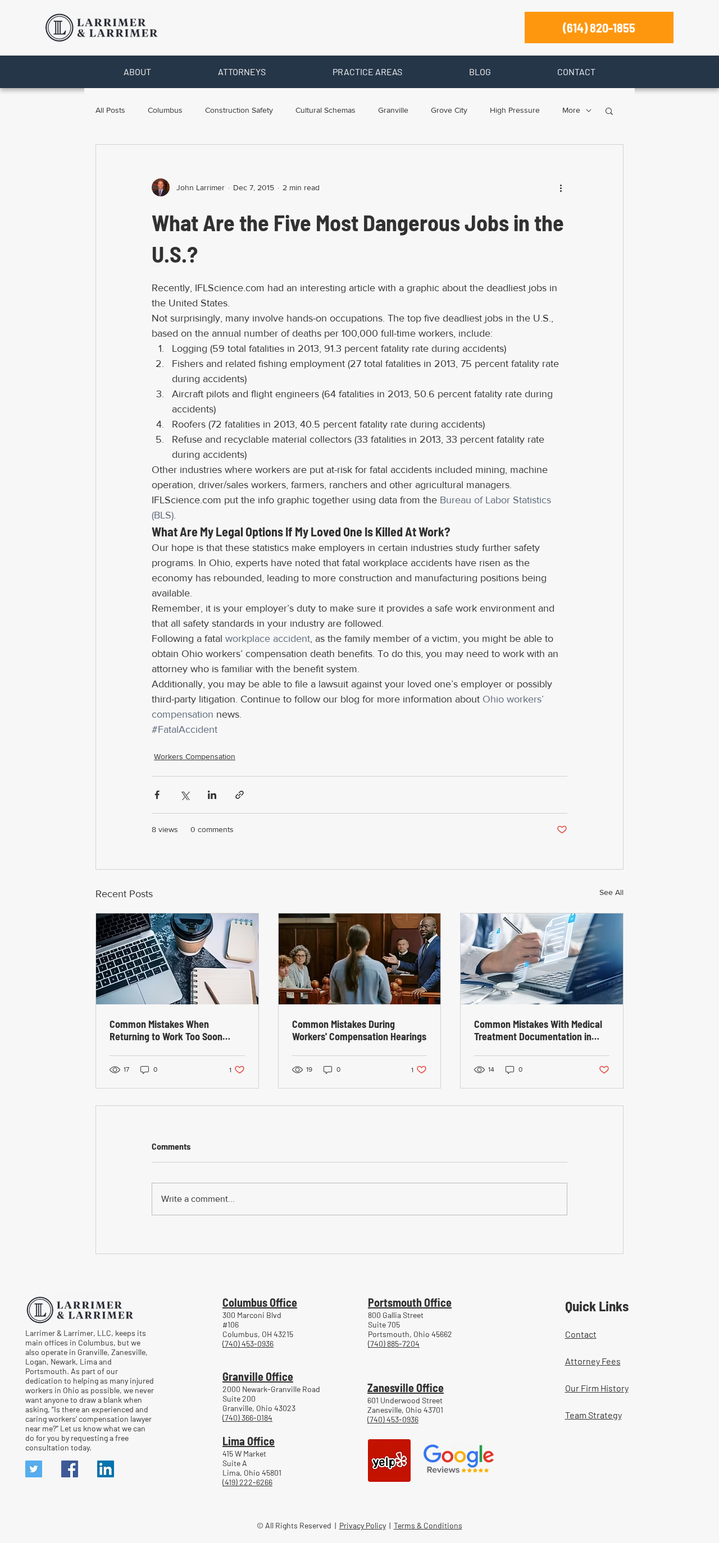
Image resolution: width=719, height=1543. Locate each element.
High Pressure (515, 109)
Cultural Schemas (325, 109)
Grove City (449, 109)
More (571, 109)
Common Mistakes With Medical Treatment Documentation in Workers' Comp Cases (538, 1030)
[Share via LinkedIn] (212, 794)
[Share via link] (239, 794)
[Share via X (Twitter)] (184, 794)
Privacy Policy (362, 1525)
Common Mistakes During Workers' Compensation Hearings (359, 1030)
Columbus (165, 109)
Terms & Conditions (428, 1525)
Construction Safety (239, 109)
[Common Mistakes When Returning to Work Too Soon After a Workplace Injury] (177, 958)
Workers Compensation (194, 756)
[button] (137, 72)
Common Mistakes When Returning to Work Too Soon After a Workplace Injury (166, 1030)
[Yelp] (389, 1460)
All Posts (110, 109)
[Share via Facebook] (157, 794)
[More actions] (560, 187)
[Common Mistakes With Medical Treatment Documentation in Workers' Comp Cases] (542, 958)
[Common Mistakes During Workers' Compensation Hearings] (360, 958)
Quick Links (597, 1305)
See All (611, 892)
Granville (393, 109)
